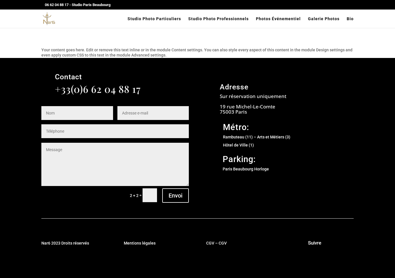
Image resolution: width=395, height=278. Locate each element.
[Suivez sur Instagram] (295, 243)
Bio (350, 19)
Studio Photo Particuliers (154, 19)
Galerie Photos (323, 19)
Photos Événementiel (278, 19)
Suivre (314, 243)
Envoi (175, 195)
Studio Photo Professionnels (218, 19)
